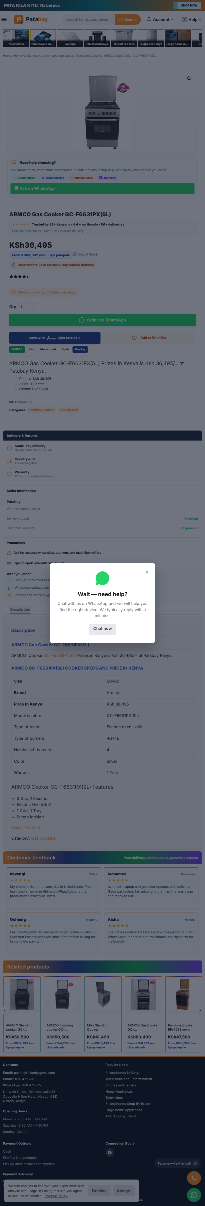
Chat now (102, 628)
